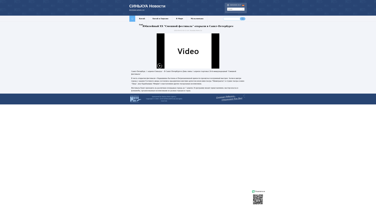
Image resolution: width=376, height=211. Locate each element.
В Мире (179, 19)
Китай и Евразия (160, 19)
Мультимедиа (197, 19)
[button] (159, 67)
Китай (142, 19)
